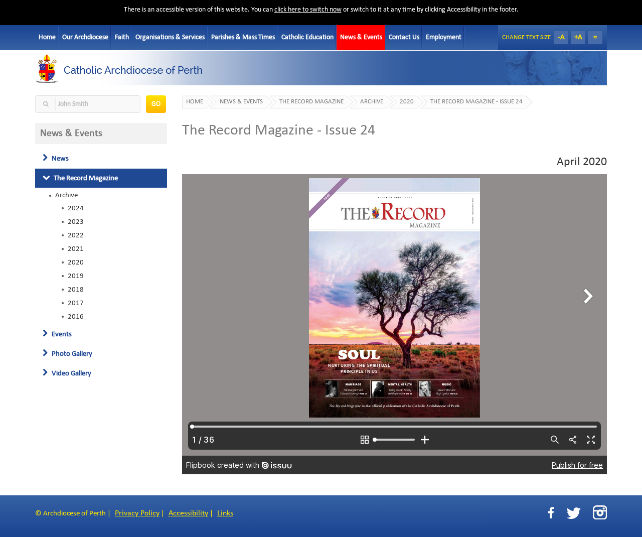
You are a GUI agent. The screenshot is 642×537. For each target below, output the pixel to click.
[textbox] (87, 104)
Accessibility (188, 513)
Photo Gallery (71, 354)
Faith (122, 37)
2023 (76, 222)
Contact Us (404, 37)
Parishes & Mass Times (243, 37)
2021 (76, 249)
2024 (76, 208)
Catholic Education (307, 37)
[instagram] (600, 512)
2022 (76, 235)
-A (561, 37)
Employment (443, 37)
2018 (76, 290)
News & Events (361, 37)
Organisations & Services (170, 37)
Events (61, 334)
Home (47, 37)
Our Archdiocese (85, 37)
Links (225, 513)
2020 (76, 262)
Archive (66, 195)
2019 (76, 276)
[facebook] (550, 513)
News (59, 159)
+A (578, 37)
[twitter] (573, 513)
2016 (76, 317)
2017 (76, 303)
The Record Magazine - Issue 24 (476, 102)
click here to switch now (308, 10)
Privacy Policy (137, 513)
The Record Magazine (85, 178)
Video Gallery (70, 373)
